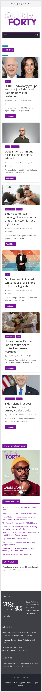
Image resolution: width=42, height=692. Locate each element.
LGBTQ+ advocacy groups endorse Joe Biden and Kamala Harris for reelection (21, 91)
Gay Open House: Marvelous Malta (15, 539)
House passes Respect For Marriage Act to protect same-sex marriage (19, 346)
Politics (8, 81)
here (28, 570)
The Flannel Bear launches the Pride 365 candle (20, 523)
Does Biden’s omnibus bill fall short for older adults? (19, 155)
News (7, 147)
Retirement (15, 147)
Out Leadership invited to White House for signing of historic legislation (21, 282)
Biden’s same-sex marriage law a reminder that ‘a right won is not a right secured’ (20, 219)
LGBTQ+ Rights (10, 209)
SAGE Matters (22, 415)
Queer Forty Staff (25, 101)
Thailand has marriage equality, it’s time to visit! (20, 513)
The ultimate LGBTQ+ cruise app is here (17, 554)
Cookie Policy (26, 677)
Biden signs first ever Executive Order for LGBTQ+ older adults (18, 407)
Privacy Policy (16, 677)
